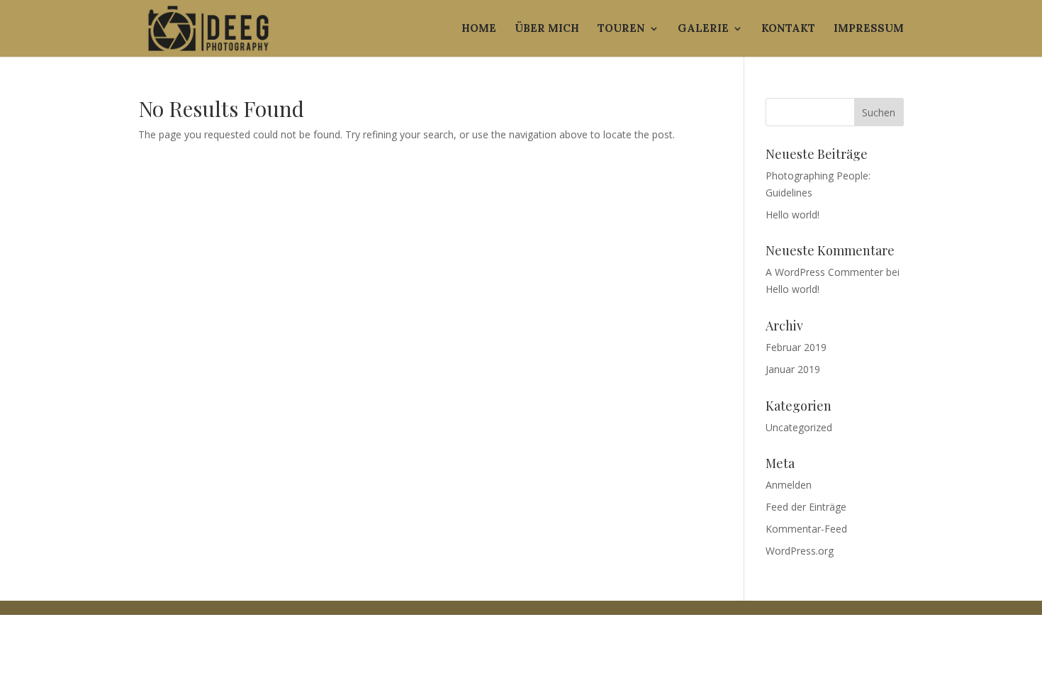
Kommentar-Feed (806, 528)
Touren (621, 29)
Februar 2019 (796, 347)
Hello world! (792, 214)
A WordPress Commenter (824, 272)
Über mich (547, 29)
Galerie (703, 29)
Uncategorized (799, 427)
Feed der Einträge (806, 506)
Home (478, 29)
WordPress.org (800, 550)
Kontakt (788, 29)
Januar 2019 (793, 369)
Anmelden (789, 484)
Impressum (869, 29)
